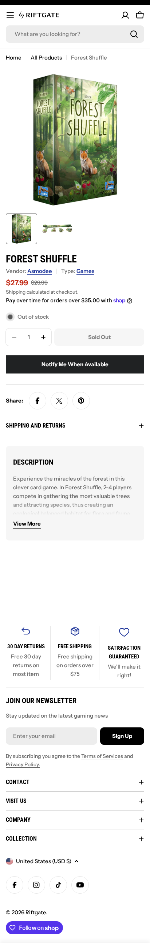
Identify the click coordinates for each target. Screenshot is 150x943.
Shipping (15, 292)
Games (85, 271)
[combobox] (75, 34)
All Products (46, 57)
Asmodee (39, 271)
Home (13, 57)
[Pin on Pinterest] (81, 400)
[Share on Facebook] (37, 400)
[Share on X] (59, 400)
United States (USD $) (43, 861)
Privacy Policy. (23, 764)
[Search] (134, 34)
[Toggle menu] (10, 15)
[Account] (125, 15)
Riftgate (35, 912)
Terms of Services (102, 756)
